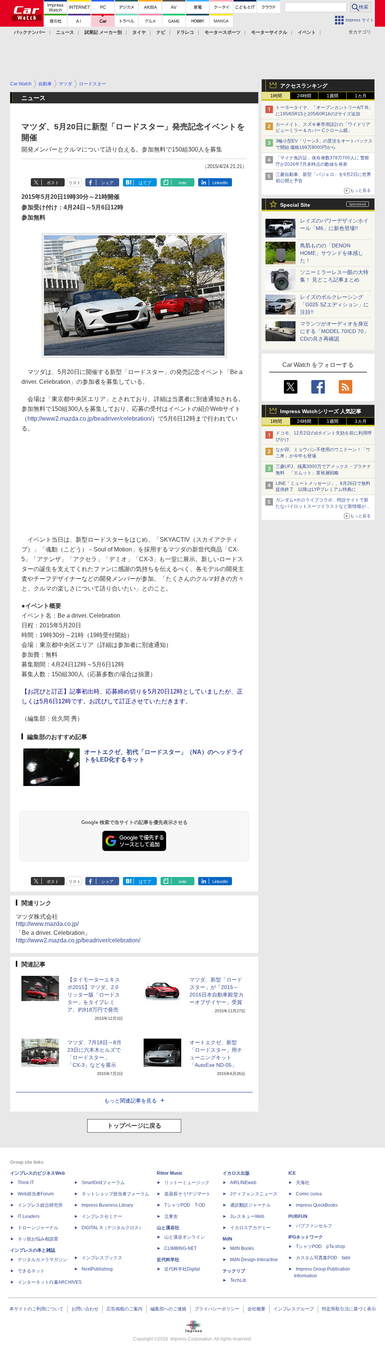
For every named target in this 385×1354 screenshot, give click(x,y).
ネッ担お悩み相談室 (38, 1239)
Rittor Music (170, 1173)
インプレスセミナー (102, 1216)
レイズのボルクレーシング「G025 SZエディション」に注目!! (334, 304)
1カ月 (361, 95)
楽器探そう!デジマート (187, 1193)
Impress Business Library (107, 1205)
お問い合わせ (85, 1309)
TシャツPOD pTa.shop (320, 1246)
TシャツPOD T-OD (184, 1205)
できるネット (31, 1271)
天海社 (302, 1182)
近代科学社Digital (182, 1269)
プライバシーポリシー (216, 1309)
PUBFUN (298, 1216)
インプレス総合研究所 (40, 1205)
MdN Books (242, 1248)
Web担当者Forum (36, 1193)
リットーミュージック (186, 1182)
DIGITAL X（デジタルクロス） (112, 1227)
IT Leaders (28, 1216)
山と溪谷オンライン (184, 1237)
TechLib (238, 1280)
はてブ (145, 182)
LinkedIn (220, 182)
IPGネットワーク (305, 1237)
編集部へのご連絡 (168, 1309)
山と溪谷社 (168, 1227)
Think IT (26, 1182)
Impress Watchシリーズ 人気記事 (320, 411)
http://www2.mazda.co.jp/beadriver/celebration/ (89, 418)
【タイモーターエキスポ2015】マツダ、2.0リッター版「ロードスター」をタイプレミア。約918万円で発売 (93, 995)
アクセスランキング (303, 86)
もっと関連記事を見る (130, 1101)
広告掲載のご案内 (124, 1309)
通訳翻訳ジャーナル (250, 1205)
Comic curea (309, 1193)
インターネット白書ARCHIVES (50, 1282)
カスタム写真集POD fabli (323, 1257)
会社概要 (256, 1309)
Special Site (295, 205)
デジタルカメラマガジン (42, 1259)
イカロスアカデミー (250, 1227)
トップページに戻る (134, 1125)
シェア (107, 182)
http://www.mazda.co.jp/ (47, 924)
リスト (74, 182)
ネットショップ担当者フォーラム (115, 1193)
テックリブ (234, 1271)
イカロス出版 (236, 1173)
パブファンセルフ (314, 1225)
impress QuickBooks (317, 1205)
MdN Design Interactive (254, 1259)
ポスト (53, 182)
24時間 (304, 95)
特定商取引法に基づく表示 (349, 1309)
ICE (292, 1173)
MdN (227, 1239)
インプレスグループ (293, 1309)
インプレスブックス (102, 1257)
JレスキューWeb (247, 1216)
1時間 (276, 95)
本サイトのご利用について (36, 1309)
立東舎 (171, 1216)
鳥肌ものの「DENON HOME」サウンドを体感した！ (331, 253)
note (182, 182)
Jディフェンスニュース (253, 1193)
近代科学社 (168, 1259)
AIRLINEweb (243, 1182)
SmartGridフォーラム (103, 1182)
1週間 (332, 95)
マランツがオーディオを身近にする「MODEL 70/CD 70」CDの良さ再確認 (334, 331)
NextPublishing (97, 1269)
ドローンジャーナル (38, 1227)
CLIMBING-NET (180, 1248)
